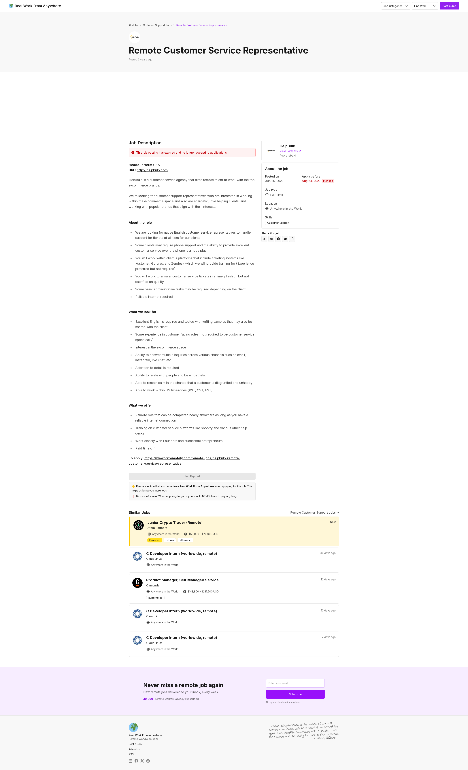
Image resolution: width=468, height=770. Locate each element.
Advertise (134, 749)
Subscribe (295, 694)
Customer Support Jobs (157, 25)
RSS (131, 754)
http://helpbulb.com (152, 170)
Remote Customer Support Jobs (313, 512)
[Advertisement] (234, 104)
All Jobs (133, 25)
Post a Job (449, 5)
